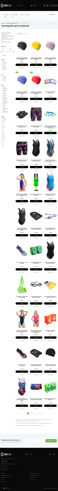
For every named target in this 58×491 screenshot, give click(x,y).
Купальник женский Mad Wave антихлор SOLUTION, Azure (21, 331)
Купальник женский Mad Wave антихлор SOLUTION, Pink (21, 195)
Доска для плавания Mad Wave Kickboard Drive (36, 229)
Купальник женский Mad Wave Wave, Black (50, 263)
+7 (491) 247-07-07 (4, 465)
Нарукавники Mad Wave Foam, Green (36, 263)
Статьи (21, 14)
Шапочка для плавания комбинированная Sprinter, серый (50, 58)
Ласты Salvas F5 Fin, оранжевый (22, 365)
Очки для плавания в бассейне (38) (7, 39)
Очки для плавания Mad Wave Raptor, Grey (36, 297)
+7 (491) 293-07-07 (4, 460)
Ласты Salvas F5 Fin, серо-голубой (21, 263)
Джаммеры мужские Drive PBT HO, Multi (36, 126)
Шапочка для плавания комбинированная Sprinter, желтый (36, 58)
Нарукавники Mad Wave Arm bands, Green (50, 399)
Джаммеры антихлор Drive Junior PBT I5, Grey (22, 160)
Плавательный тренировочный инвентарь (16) (7, 36)
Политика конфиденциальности (35, 473)
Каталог (21, 5)
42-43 (25, 257)
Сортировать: (19, 33)
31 (20, 121)
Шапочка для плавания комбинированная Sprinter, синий (22, 92)
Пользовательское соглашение (35, 475)
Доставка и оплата (14, 14)
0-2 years (36, 257)
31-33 (22, 257)
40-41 (19, 359)
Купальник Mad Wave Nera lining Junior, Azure (50, 195)
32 (22, 121)
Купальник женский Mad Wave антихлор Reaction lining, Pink (36, 331)
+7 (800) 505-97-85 (4, 461)
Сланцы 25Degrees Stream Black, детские (21, 126)
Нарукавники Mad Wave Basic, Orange (50, 331)
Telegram (34, 5)
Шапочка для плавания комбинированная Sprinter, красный (36, 92)
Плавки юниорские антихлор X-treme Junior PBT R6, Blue (36, 399)
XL (52, 189)
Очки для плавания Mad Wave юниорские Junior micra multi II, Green (50, 126)
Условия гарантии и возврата (6, 475)
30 (18, 121)
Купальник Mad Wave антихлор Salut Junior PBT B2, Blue (50, 161)
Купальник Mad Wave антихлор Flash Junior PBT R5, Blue (22, 399)
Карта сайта (32, 479)
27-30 (19, 257)
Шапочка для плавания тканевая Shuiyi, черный (50, 365)
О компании (6, 14)
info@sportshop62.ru (4, 469)
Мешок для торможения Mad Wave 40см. (22, 297)
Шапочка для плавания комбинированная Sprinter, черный (22, 58)
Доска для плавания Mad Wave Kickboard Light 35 (36, 365)
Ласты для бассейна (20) (6, 41)
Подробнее (22, 67)
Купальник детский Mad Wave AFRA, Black (36, 160)
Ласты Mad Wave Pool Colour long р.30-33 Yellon (50, 297)
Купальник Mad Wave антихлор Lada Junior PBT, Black (21, 229)
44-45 (25, 359)
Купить (22, 64)
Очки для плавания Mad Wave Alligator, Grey (50, 229)
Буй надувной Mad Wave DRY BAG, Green (36, 195)
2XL (21, 155)
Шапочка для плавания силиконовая (50, 92)
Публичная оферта (33, 477)
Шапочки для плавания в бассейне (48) (6, 33)
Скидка (4, 55)
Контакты (27, 14)
